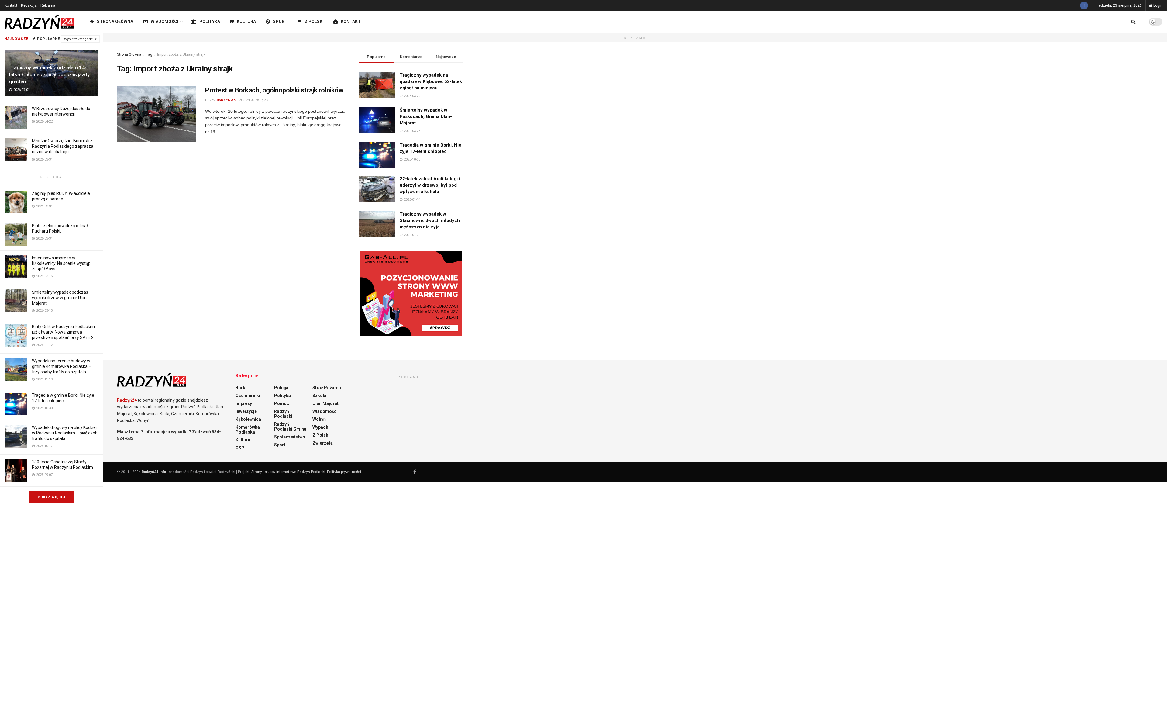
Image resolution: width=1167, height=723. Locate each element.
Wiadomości (164, 21)
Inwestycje (246, 411)
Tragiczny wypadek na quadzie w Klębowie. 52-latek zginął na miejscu (431, 81)
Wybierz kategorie (78, 39)
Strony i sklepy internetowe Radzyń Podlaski (288, 472)
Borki (241, 387)
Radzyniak (226, 100)
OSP (240, 447)
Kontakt (11, 5)
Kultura (246, 21)
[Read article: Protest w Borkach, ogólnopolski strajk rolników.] (156, 114)
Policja (281, 387)
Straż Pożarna (326, 387)
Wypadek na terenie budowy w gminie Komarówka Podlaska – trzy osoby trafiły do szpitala (61, 366)
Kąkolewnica (248, 419)
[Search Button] (1133, 22)
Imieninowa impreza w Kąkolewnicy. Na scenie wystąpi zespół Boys (61, 263)
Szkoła (319, 395)
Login (1157, 5)
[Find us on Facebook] (1084, 5)
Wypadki (320, 427)
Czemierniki (248, 395)
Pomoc (281, 403)
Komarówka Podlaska (248, 429)
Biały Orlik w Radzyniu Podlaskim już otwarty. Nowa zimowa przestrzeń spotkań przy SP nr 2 (63, 332)
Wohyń (319, 419)
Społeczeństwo (289, 436)
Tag (149, 54)
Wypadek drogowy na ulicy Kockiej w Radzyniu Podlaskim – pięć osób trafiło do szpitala (65, 433)
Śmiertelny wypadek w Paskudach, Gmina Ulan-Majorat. (426, 116)
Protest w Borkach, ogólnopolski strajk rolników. (275, 90)
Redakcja (29, 5)
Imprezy (244, 403)
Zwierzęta (322, 443)
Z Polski (314, 21)
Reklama (47, 5)
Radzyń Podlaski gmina (290, 426)
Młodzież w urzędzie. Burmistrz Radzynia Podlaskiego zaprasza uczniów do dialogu (62, 146)
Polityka (209, 21)
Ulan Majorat (325, 403)
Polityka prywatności (344, 472)
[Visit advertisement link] (411, 293)
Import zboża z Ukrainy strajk (181, 54)
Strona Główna (115, 21)
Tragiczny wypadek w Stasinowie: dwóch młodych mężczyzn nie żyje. (430, 220)
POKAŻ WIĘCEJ (51, 497)
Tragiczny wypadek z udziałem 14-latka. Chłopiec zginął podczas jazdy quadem (49, 74)
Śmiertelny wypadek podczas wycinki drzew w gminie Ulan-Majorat (60, 298)
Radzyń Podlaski (283, 414)
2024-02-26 (250, 100)
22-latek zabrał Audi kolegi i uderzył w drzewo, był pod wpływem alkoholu (430, 185)
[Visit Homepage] (39, 21)
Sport (280, 21)
